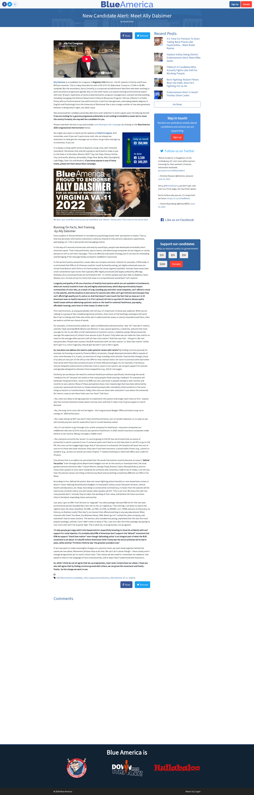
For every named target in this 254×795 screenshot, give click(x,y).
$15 (162, 255)
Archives (177, 104)
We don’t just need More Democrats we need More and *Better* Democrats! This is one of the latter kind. (101, 219)
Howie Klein (128, 21)
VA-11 (125, 577)
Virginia (131, 577)
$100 (162, 264)
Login (197, 791)
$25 (173, 255)
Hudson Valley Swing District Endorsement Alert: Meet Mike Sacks (183, 57)
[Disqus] (102, 638)
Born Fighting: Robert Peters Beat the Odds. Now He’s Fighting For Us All (183, 83)
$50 (184, 255)
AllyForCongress (104, 133)
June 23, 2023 (164, 179)
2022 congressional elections (96, 577)
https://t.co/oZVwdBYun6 (178, 198)
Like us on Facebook (179, 220)
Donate (246, 4)
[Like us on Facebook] (4, 4)
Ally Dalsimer (60, 82)
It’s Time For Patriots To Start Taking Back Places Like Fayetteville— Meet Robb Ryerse (183, 43)
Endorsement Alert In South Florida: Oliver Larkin (182, 93)
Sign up (177, 137)
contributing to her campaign (107, 124)
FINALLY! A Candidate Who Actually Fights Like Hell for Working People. (182, 70)
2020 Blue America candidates (69, 577)
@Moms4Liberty (171, 185)
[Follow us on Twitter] (9, 4)
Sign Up (235, 4)
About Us (190, 791)
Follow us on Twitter (179, 151)
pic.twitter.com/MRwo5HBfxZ (171, 170)
